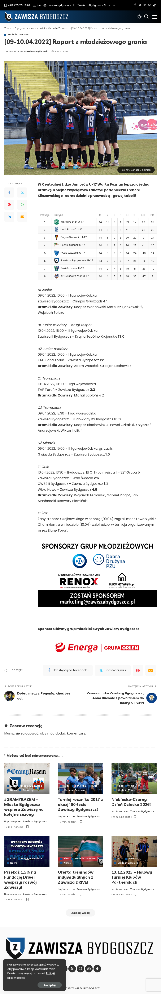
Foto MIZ (80, 786)
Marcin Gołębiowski (36, 51)
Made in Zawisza (18, 35)
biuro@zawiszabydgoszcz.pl (55, 5)
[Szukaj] (146, 16)
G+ (127, 215)
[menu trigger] (154, 16)
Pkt (152, 215)
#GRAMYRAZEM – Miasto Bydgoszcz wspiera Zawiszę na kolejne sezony (24, 807)
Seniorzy (28, 790)
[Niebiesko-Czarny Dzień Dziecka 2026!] (134, 778)
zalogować (30, 733)
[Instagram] (144, 5)
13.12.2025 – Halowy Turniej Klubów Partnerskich (132, 877)
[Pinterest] (9, 205)
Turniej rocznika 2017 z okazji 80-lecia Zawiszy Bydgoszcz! (80, 804)
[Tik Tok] (154, 5)
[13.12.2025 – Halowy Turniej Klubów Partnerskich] (134, 851)
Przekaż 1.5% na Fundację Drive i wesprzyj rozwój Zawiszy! (20, 879)
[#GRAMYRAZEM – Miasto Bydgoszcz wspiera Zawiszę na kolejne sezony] (26, 778)
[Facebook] (135, 5)
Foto (67, 786)
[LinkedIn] (9, 217)
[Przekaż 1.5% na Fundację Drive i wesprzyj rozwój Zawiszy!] (26, 851)
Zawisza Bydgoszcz (35, 821)
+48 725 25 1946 (19, 5)
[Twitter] (140, 5)
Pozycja (44, 215)
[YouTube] (149, 5)
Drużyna (58, 215)
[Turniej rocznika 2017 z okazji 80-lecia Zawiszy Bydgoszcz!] (80, 778)
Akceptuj (50, 985)
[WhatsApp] (22, 205)
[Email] (22, 217)
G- (135, 215)
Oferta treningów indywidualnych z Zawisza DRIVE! (75, 877)
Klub (13, 786)
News (13, 790)
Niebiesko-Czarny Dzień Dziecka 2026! (131, 802)
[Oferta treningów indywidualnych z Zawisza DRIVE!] (80, 851)
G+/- (143, 215)
